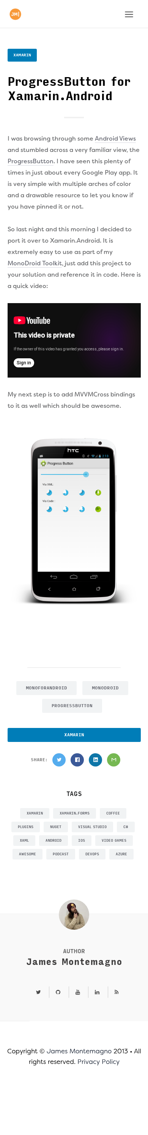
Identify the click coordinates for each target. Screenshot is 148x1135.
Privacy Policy (98, 1062)
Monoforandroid (46, 688)
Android (53, 840)
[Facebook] (77, 759)
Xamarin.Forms (75, 813)
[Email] (113, 759)
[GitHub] (58, 992)
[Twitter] (59, 759)
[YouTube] (78, 992)
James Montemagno (74, 962)
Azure (121, 854)
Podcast (61, 854)
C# (125, 827)
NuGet (55, 827)
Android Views (115, 138)
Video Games (114, 840)
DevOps (92, 854)
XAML (24, 840)
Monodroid (105, 688)
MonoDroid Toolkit (35, 263)
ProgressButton (31, 161)
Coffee (113, 813)
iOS (81, 840)
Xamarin (22, 55)
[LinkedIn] (95, 759)
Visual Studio (92, 827)
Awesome (27, 854)
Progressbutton (72, 705)
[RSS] (113, 992)
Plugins (25, 827)
